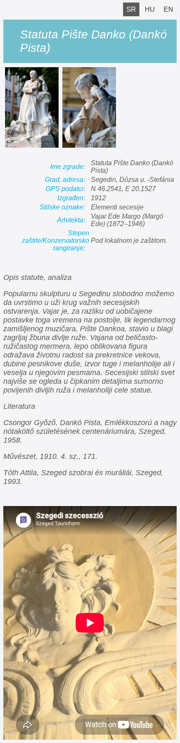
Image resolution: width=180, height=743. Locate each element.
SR (131, 9)
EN (168, 9)
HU (150, 9)
